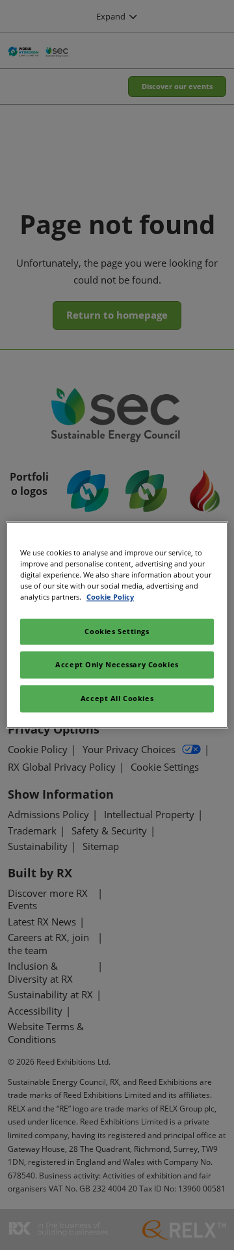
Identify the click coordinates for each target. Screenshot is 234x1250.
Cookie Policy (110, 597)
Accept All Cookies (117, 699)
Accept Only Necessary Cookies (117, 665)
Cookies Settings (116, 632)
